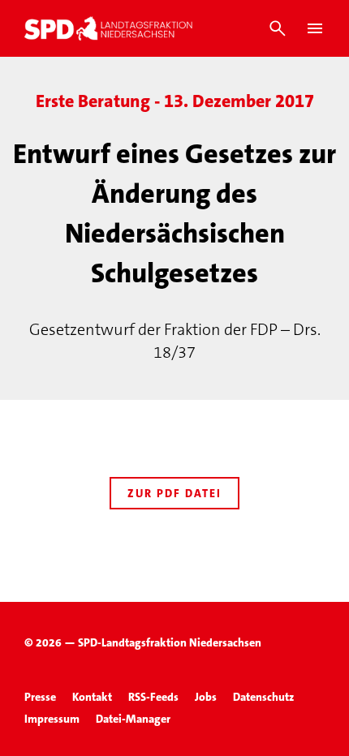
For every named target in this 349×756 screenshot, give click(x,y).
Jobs (206, 696)
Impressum (52, 718)
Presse (40, 696)
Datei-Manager (133, 718)
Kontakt (92, 696)
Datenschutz (263, 696)
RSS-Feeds (153, 696)
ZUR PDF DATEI (174, 493)
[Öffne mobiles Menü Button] (315, 28)
